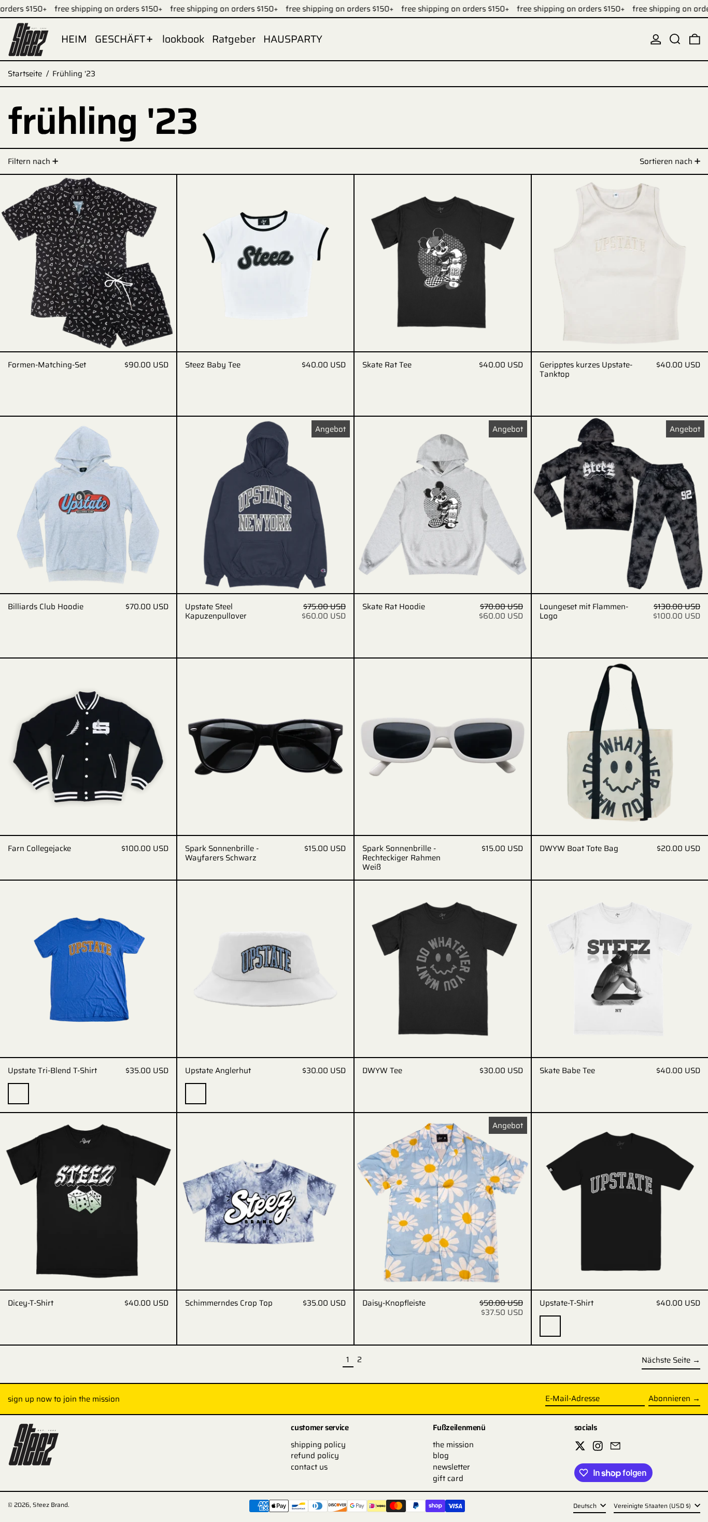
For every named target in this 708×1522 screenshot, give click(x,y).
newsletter (451, 1467)
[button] (675, 39)
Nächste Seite (666, 1360)
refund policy (315, 1455)
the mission (453, 1444)
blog (441, 1455)
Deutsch (585, 1506)
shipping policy (318, 1444)
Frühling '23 (73, 73)
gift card (448, 1478)
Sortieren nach (666, 161)
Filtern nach (29, 161)
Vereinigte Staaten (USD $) (653, 1506)
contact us (309, 1467)
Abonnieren (669, 1398)
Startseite (25, 73)
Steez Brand (50, 1505)
